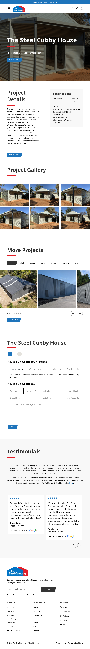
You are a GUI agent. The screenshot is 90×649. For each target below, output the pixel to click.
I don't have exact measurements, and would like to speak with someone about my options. (44, 376)
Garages (32, 263)
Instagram (67, 612)
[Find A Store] (77, 8)
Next (12, 426)
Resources (11, 623)
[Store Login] (82, 8)
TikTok (65, 620)
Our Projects (11, 611)
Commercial (54, 263)
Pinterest (66, 616)
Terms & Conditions (75, 643)
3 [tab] (12, 313)
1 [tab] (8, 313)
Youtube (66, 624)
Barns (43, 263)
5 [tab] (16, 313)
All (12, 263)
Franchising (11, 619)
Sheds (22, 263)
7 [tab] (21, 313)
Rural (76, 263)
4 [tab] (14, 313)
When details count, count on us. (45, 2)
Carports (66, 263)
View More (13, 319)
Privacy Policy (61, 643)
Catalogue (11, 615)
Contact (10, 627)
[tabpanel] (57, 289)
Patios (35, 623)
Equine (36, 630)
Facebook (66, 607)
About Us (10, 607)
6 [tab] (19, 313)
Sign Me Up (48, 589)
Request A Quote (13, 630)
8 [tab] (23, 313)
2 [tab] (10, 313)
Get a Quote (14, 60)
